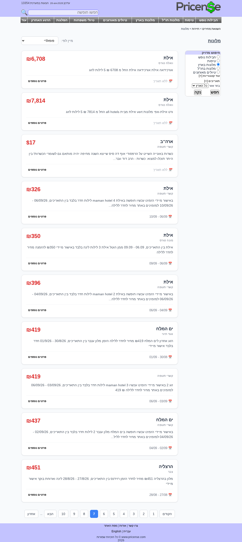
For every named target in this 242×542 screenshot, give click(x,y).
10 (63, 514)
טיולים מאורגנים (115, 20)
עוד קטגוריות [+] (209, 76)
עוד (24, 20)
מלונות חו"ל (171, 20)
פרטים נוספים (37, 81)
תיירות (195, 28)
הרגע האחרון (40, 20)
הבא (50, 514)
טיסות (189, 20)
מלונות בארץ (145, 20)
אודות (122, 525)
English (116, 531)
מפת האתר (110, 525)
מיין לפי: (67, 41)
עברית (127, 531)
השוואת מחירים (211, 28)
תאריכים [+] (212, 81)
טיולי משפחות (84, 20)
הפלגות (61, 20)
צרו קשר (133, 525)
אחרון (31, 514)
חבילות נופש (208, 20)
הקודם (167, 514)
